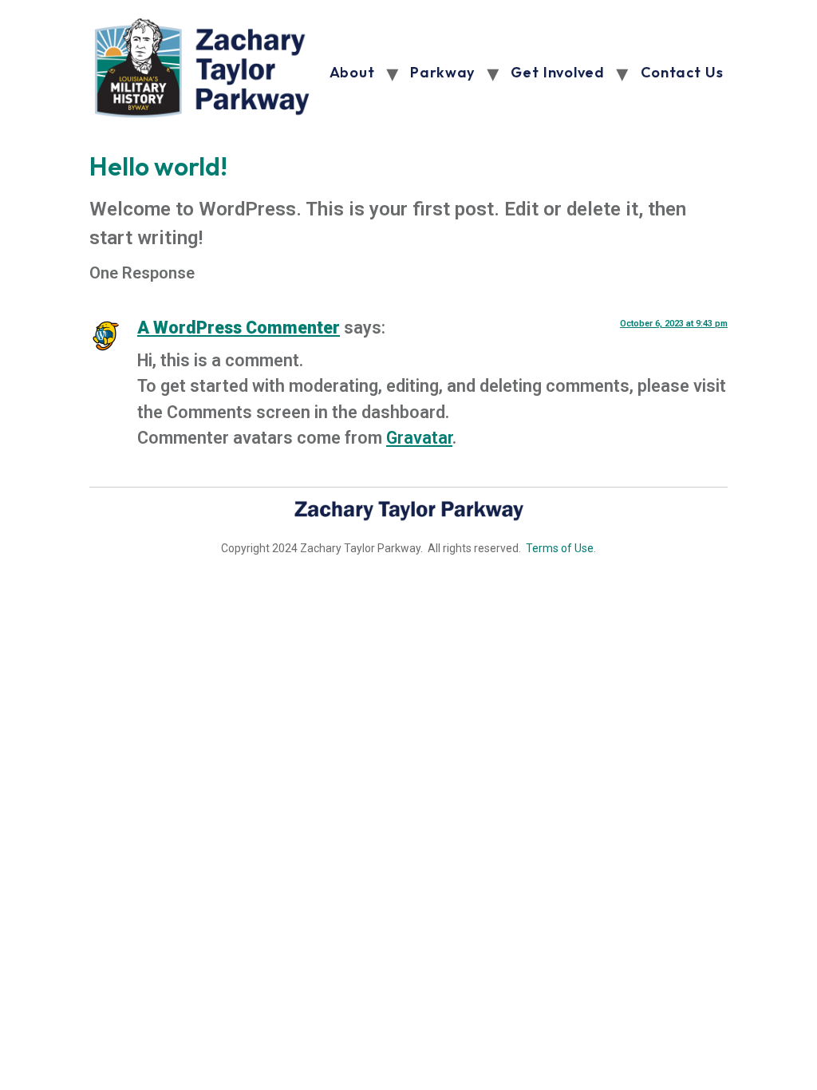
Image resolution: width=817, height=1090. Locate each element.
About (352, 72)
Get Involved (557, 72)
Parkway (442, 72)
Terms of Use (560, 548)
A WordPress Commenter (238, 328)
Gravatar (419, 438)
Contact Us (682, 72)
